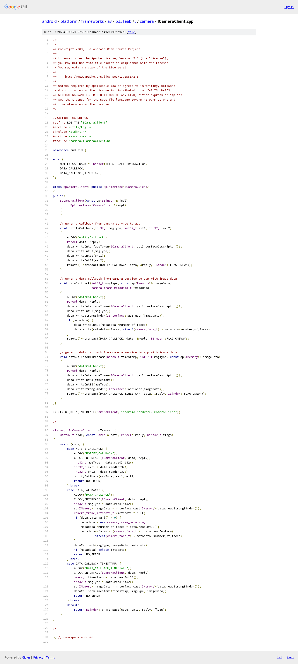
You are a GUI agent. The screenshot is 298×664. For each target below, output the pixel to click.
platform (68, 21)
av (110, 21)
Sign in (289, 7)
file (131, 32)
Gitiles (26, 657)
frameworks (92, 21)
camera (147, 21)
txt (279, 657)
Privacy (38, 657)
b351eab (123, 21)
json (290, 657)
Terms (50, 657)
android (49, 21)
